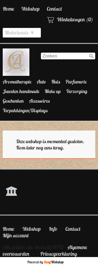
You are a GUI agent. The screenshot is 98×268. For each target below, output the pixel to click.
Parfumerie (76, 82)
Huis (55, 82)
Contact (54, 8)
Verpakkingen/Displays (25, 110)
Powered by (45, 262)
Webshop (30, 8)
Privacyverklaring (58, 253)
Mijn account (16, 235)
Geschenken (13, 101)
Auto (41, 82)
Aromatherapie (17, 82)
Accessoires (39, 101)
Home (8, 8)
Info (53, 229)
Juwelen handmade (21, 91)
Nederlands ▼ (20, 32)
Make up (53, 91)
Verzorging (76, 91)
